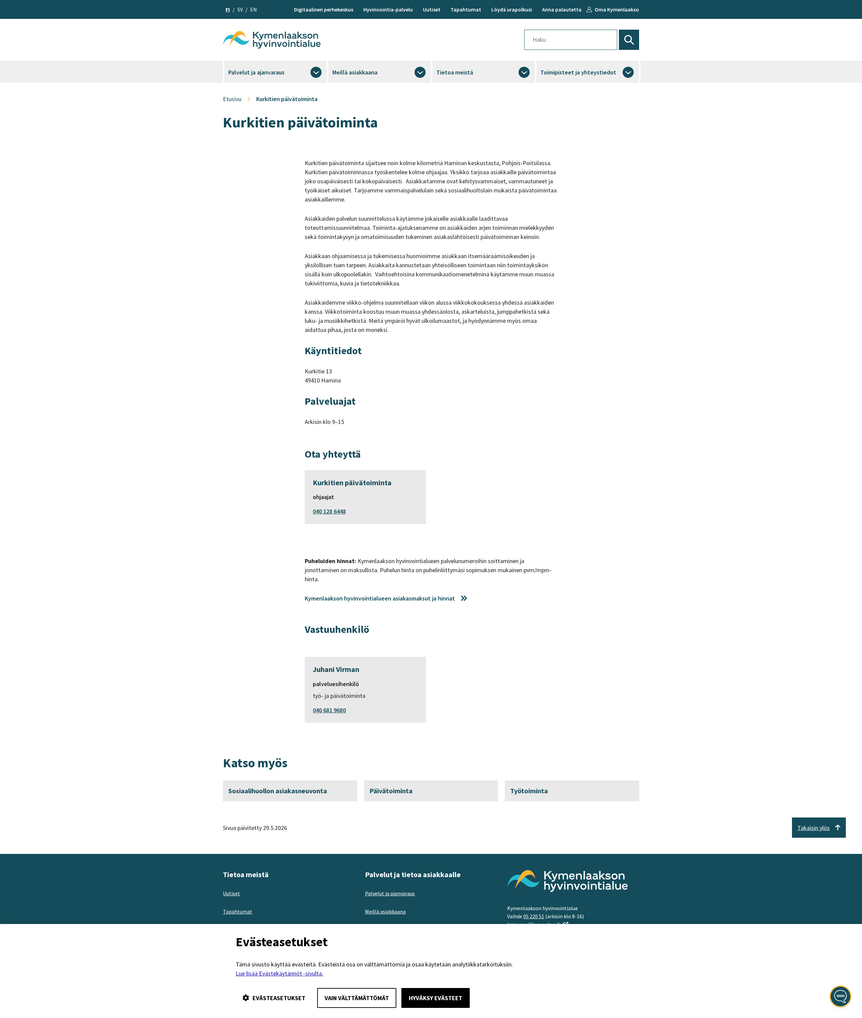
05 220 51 (533, 916)
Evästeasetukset (279, 998)
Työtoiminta (529, 790)
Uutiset (431, 9)
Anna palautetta (562, 9)
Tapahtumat (466, 9)
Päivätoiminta (390, 790)
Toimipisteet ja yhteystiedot (578, 72)
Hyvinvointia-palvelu (388, 9)
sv (240, 9)
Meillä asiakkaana (354, 72)
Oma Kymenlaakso (617, 9)
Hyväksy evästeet (435, 998)
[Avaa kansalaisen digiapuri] (840, 996)
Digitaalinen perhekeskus (323, 9)
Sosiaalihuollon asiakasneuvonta (277, 790)
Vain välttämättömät (357, 998)
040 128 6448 (329, 511)
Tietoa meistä (454, 72)
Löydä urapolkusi (511, 9)
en (253, 9)
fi (228, 9)
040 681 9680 (329, 710)
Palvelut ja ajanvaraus (256, 72)
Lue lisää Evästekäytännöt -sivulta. (279, 973)
